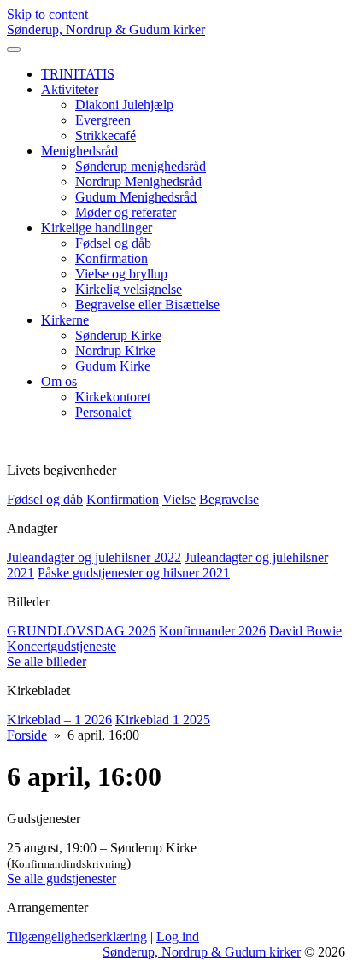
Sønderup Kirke (118, 335)
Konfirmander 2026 (212, 630)
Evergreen (103, 120)
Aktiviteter (69, 89)
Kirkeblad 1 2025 (162, 719)
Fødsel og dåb (113, 243)
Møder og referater (125, 212)
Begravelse (229, 499)
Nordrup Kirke (115, 350)
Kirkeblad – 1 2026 (59, 719)
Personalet (103, 412)
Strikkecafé (105, 135)
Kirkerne (65, 320)
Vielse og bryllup (121, 273)
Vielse (179, 499)
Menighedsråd (79, 150)
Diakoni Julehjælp (124, 104)
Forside (27, 735)
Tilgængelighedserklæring (77, 936)
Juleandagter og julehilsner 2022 (94, 557)
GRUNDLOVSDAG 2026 (81, 630)
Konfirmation (111, 258)
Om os (59, 381)
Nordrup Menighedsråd (138, 181)
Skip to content (47, 14)
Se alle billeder (46, 661)
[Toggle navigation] (14, 49)
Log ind (177, 936)
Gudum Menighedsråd (136, 197)
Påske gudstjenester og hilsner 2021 (134, 572)
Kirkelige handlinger (96, 227)
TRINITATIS (77, 74)
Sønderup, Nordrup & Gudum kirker (106, 29)
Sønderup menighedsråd (140, 166)
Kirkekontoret (112, 396)
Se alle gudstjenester (61, 878)
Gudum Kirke (112, 366)
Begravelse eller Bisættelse (147, 304)
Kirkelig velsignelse (128, 289)
